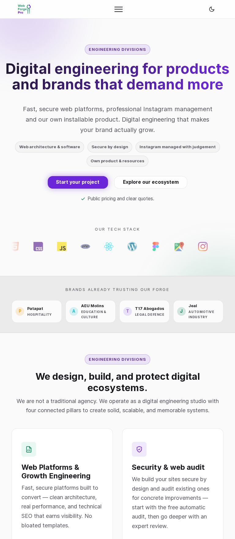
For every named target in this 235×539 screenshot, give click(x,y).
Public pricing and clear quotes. (121, 199)
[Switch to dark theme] (211, 9)
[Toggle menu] (118, 9)
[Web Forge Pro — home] (24, 9)
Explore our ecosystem (151, 182)
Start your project (77, 182)
